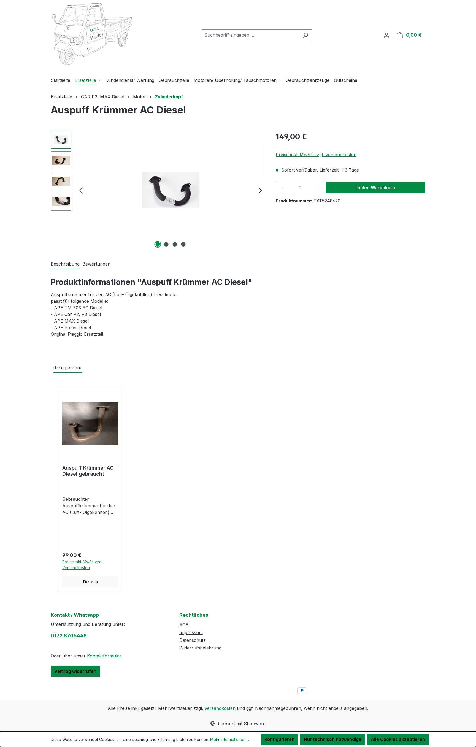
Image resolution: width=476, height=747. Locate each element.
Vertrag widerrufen (75, 671)
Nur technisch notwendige (332, 739)
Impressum (191, 632)
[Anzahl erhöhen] (318, 187)
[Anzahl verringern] (281, 187)
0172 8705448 (69, 635)
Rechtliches (193, 615)
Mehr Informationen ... (229, 739)
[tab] (65, 264)
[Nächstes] (260, 190)
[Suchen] (305, 34)
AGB (184, 624)
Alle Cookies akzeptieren (398, 739)
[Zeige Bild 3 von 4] (175, 244)
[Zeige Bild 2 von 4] (166, 244)
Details (90, 581)
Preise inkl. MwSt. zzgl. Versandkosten (316, 154)
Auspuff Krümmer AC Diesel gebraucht (87, 471)
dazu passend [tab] (67, 367)
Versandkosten (220, 708)
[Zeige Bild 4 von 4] (183, 244)
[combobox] (250, 34)
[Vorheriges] (81, 190)
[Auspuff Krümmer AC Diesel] (171, 190)
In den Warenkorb (375, 187)
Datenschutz (192, 640)
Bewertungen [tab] (96, 264)
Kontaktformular (104, 656)
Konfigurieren (279, 739)
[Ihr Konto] (386, 34)
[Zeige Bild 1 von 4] (158, 244)
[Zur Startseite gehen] (92, 34)
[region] (157, 190)
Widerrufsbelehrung (200, 648)
